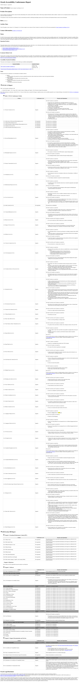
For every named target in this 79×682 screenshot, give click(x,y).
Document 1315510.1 (68, 650)
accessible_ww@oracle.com (17, 30)
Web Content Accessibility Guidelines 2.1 (8, 66)
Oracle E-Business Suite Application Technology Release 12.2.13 (14, 48)
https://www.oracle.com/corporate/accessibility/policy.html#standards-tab (12, 674)
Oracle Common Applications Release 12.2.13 (10, 47)
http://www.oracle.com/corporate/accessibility (8, 675)
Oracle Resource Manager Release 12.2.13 (10, 49)
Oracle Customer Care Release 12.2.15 (62, 27)
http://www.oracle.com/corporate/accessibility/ (8, 57)
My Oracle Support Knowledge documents (65, 645)
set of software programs (51, 337)
